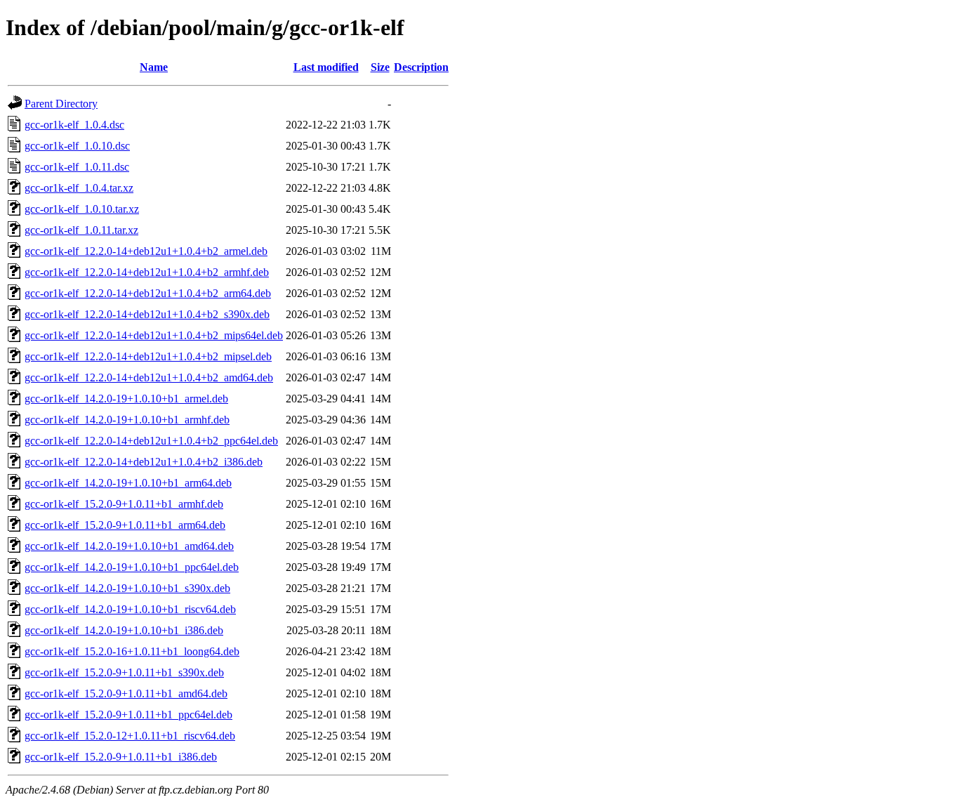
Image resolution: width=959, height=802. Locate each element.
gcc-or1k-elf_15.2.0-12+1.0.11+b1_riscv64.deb (130, 736)
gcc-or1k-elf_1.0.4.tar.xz (79, 188)
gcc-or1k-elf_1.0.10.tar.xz (82, 209)
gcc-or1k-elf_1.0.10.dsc (77, 146)
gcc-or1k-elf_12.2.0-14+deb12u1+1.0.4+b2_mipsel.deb (148, 356)
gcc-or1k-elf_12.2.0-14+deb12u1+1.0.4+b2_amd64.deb (149, 377)
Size (380, 67)
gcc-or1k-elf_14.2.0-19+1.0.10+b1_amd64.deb (129, 546)
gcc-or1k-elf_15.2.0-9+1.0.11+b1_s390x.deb (124, 672)
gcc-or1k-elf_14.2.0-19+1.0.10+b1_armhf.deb (127, 420)
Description (421, 67)
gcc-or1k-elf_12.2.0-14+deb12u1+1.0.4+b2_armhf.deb (147, 272)
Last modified (326, 67)
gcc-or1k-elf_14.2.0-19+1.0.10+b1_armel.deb (126, 399)
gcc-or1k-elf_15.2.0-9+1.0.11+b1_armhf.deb (124, 504)
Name (154, 67)
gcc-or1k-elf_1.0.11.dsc (77, 167)
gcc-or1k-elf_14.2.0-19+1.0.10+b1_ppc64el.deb (132, 567)
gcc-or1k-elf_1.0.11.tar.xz (81, 230)
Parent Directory (61, 104)
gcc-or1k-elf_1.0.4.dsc (74, 125)
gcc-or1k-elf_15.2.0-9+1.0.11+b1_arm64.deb (125, 525)
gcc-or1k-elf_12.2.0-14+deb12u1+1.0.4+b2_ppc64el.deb (151, 441)
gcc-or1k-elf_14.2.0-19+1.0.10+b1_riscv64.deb (130, 609)
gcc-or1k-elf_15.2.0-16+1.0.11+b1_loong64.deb (132, 651)
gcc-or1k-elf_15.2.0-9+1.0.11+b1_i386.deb (121, 757)
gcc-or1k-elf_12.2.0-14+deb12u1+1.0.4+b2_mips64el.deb (154, 335)
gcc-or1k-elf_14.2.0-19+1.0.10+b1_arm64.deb (128, 483)
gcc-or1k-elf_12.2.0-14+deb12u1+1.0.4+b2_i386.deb (144, 462)
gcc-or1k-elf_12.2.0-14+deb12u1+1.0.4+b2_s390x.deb (147, 314)
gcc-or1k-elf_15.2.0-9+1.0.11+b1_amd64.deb (126, 693)
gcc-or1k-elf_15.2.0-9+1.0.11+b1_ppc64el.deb (128, 715)
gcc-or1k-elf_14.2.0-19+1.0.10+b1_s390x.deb (127, 588)
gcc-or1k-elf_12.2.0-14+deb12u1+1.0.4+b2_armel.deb (146, 251)
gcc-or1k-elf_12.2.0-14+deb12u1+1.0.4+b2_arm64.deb (148, 293)
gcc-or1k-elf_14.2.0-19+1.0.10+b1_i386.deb (124, 630)
